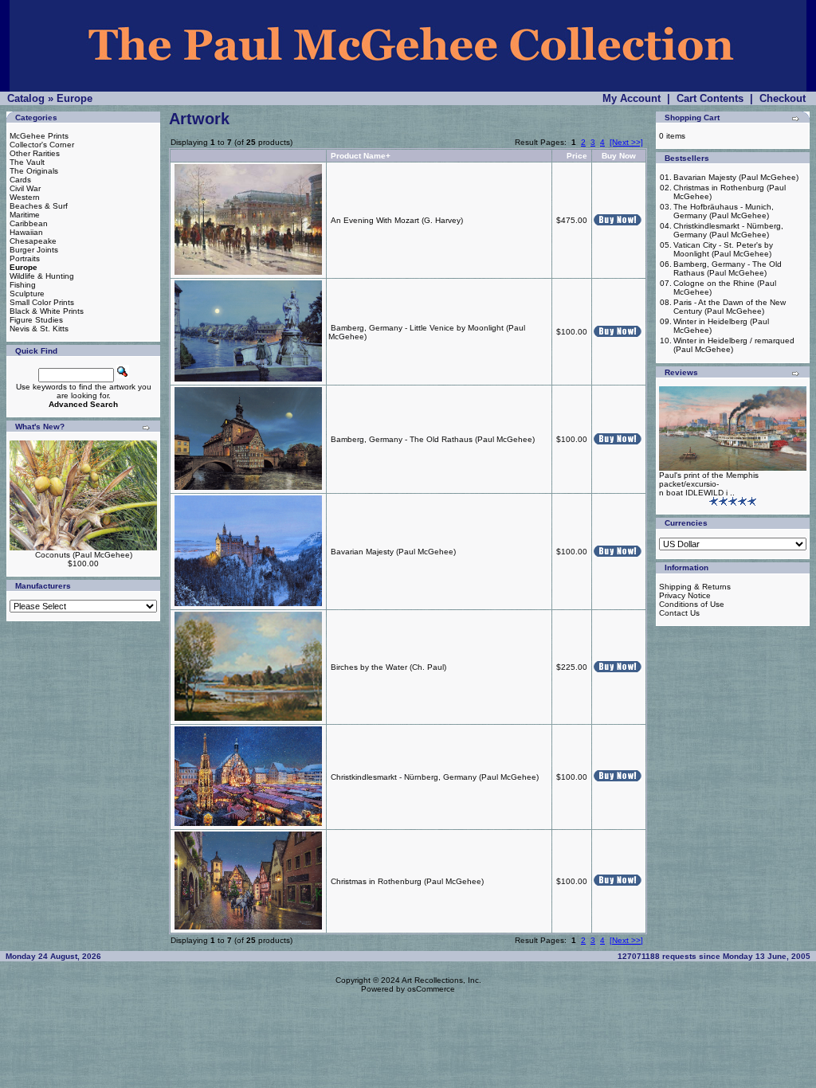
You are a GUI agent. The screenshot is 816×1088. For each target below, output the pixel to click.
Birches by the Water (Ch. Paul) (388, 667)
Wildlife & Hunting (42, 276)
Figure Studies (36, 319)
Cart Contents (710, 98)
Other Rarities (35, 153)
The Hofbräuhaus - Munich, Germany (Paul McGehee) (723, 211)
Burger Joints (34, 249)
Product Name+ (360, 155)
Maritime (25, 214)
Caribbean (29, 223)
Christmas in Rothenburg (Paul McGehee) (407, 881)
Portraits (25, 258)
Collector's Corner (42, 144)
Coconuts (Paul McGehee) (83, 554)
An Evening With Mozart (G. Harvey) (397, 220)
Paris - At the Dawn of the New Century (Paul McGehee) (729, 306)
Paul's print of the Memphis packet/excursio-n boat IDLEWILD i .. (709, 484)
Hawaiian (26, 232)
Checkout (782, 98)
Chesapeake (33, 241)
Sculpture (27, 293)
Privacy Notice (685, 595)
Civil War (25, 188)
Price (577, 155)
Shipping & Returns (695, 586)
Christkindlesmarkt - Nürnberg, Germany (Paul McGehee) (435, 777)
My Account (631, 98)
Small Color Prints (42, 302)
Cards (20, 179)
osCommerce (431, 988)
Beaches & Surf (39, 206)
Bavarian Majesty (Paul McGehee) (393, 551)
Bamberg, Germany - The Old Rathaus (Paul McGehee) (433, 439)
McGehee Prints (39, 135)
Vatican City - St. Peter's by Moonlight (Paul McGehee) (723, 249)
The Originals (34, 170)
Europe (74, 98)
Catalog (26, 98)
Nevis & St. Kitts (39, 328)
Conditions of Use (691, 604)
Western (25, 197)
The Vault (27, 162)
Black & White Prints (47, 311)
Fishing (23, 284)
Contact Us (679, 613)
